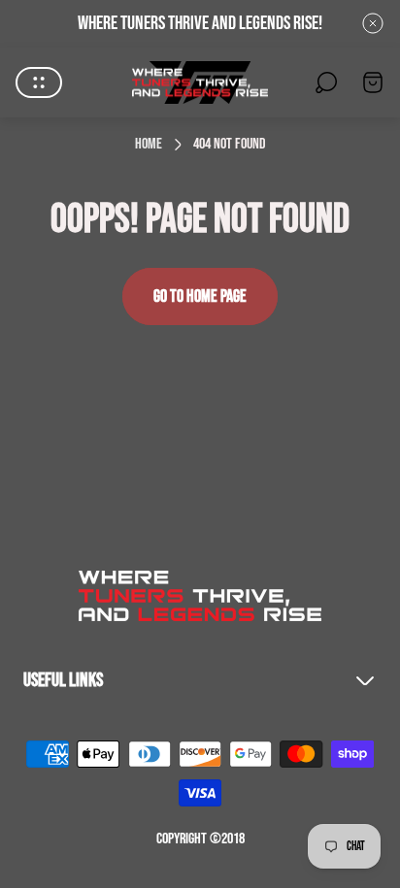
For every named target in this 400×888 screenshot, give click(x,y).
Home (148, 144)
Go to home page (200, 296)
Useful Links (63, 680)
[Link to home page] (200, 596)
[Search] (326, 82)
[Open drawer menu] (39, 82)
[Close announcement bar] (372, 23)
